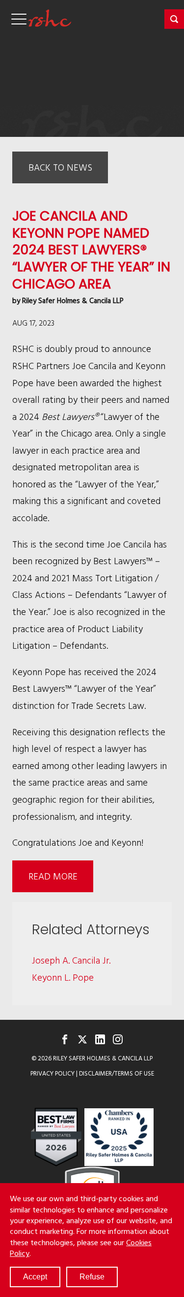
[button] (174, 19)
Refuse (92, 1277)
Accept (35, 1277)
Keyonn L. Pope (63, 977)
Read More (53, 876)
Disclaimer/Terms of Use (116, 1073)
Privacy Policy (52, 1073)
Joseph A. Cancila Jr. (71, 960)
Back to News (60, 167)
